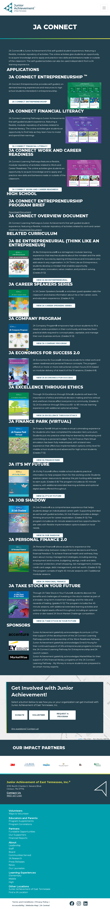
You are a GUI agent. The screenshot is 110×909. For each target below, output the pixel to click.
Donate (19, 715)
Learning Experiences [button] (22, 872)
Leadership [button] (15, 845)
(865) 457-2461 (14, 795)
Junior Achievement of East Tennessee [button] (29, 889)
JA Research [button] (15, 858)
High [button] (11, 882)
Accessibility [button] (18, 905)
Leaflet (80, 739)
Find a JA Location (18, 892)
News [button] (12, 865)
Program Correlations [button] (20, 824)
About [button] (12, 842)
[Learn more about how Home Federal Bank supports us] (80, 765)
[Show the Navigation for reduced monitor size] (104, 8)
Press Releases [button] (16, 862)
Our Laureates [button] (16, 868)
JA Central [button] (45, 905)
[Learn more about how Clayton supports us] (46, 765)
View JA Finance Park (48, 460)
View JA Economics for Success (54, 377)
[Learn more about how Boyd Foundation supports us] (29, 765)
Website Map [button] (32, 905)
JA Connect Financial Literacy (29, 146)
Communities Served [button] (20, 855)
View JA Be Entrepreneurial (52, 280)
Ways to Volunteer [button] (19, 813)
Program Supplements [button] (21, 821)
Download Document (20, 212)
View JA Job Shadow (48, 535)
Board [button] (12, 852)
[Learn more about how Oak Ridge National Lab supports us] (97, 765)
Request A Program (63, 715)
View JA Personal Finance (51, 581)
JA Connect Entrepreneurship (29, 101)
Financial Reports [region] (18, 838)
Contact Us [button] (14, 793)
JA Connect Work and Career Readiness (35, 189)
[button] (72, 903)
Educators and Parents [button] (23, 818)
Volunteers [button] (15, 811)
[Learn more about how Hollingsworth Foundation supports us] (63, 765)
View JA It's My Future (48, 496)
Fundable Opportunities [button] (22, 831)
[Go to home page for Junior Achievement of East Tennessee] (19, 7)
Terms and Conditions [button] (23, 902)
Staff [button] (11, 848)
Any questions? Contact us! (25, 728)
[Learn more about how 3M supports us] (12, 765)
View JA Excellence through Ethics (56, 415)
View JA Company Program (51, 343)
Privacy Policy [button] (41, 902)
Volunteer (38, 715)
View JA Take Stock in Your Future (56, 621)
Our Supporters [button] (17, 835)
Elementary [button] (15, 875)
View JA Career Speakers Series (54, 305)
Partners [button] (14, 829)
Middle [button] (12, 879)
